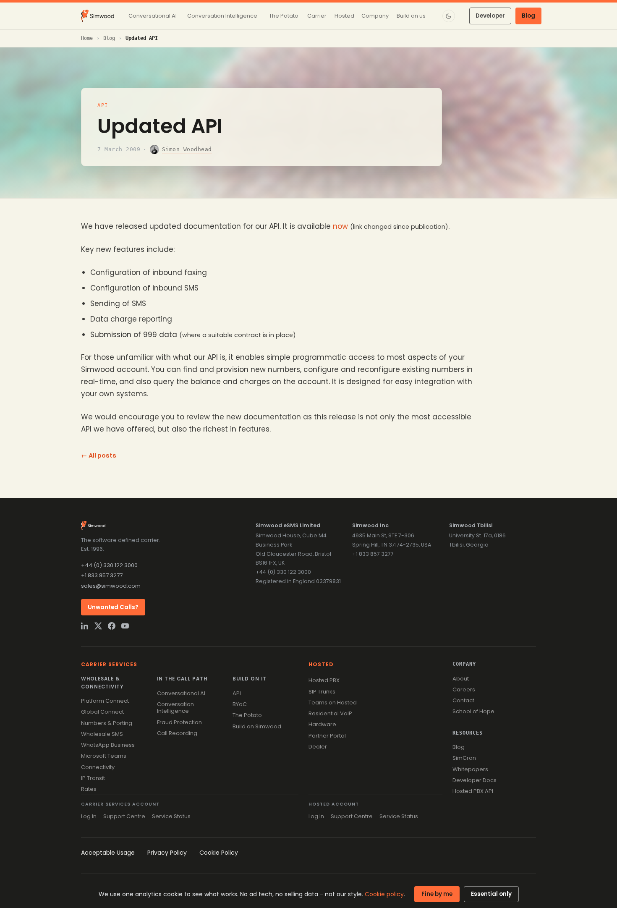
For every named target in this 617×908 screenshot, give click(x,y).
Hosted (321, 664)
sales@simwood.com (111, 586)
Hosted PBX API (472, 791)
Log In (89, 816)
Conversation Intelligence (175, 707)
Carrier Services (109, 664)
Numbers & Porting (106, 723)
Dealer (317, 747)
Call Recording (177, 733)
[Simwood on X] (98, 626)
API (102, 105)
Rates (89, 789)
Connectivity (98, 767)
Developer (490, 16)
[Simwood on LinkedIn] (85, 626)
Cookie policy (384, 894)
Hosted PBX (324, 680)
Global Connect (102, 712)
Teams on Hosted (332, 703)
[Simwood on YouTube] (125, 626)
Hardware (322, 724)
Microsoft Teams (103, 756)
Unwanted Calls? (113, 607)
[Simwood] (97, 16)
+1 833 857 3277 (102, 575)
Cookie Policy (218, 852)
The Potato (247, 715)
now (340, 226)
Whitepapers (470, 769)
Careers (463, 689)
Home (87, 38)
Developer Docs (474, 780)
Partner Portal (327, 736)
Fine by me (436, 894)
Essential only (491, 894)
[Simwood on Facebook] (111, 626)
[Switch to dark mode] (448, 16)
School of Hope (473, 711)
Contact (463, 700)
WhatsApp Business (108, 745)
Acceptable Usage (108, 852)
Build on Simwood (257, 726)
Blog (528, 16)
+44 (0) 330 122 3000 (109, 565)
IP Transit (93, 778)
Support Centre (124, 816)
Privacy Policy (167, 852)
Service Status (171, 816)
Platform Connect (105, 701)
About (460, 679)
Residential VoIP (330, 713)
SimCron (464, 758)
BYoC (240, 704)
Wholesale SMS (102, 734)
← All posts (98, 455)
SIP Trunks (321, 692)
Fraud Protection (179, 722)
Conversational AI (181, 693)
